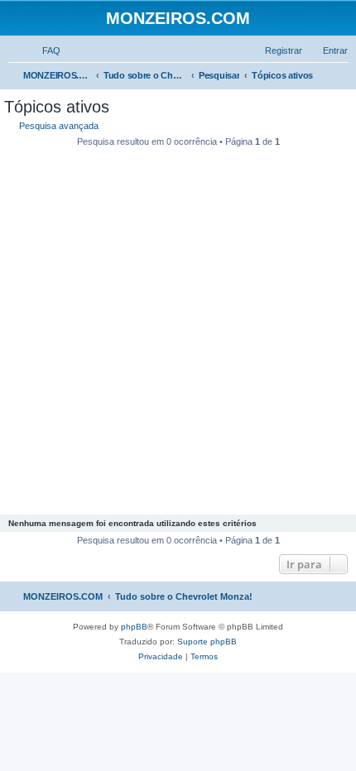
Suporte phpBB (207, 641)
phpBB (134, 626)
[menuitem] (43, 50)
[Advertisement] (178, 333)
